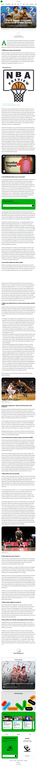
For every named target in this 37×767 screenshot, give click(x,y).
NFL (15, 4)
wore (29, 443)
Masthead (18, 734)
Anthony (17, 228)
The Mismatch (15, 727)
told (14, 431)
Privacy (15, 760)
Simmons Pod (31, 4)
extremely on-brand (25, 327)
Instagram (17, 762)
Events (27, 4)
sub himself (9, 188)
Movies (24, 4)
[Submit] (33, 205)
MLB (18, 4)
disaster (22, 63)
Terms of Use (11, 760)
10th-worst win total (26, 597)
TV (20, 4)
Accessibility (25, 760)
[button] (18, 1)
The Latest (2, 4)
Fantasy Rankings (8, 4)
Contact (7, 734)
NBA (12, 4)
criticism (12, 228)
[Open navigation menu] (35, 1)
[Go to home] (2, 1)
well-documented (27, 228)
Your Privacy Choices (20, 760)
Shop (30, 734)
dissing (17, 579)
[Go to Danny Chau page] (4, 687)
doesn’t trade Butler (18, 286)
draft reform (18, 489)
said (33, 120)
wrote (20, 639)
